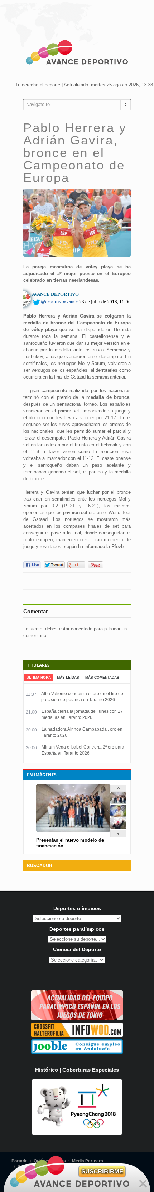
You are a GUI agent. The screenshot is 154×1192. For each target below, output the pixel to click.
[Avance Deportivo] (77, 53)
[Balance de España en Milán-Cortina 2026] (118, 815)
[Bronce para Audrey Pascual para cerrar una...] (118, 827)
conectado (81, 628)
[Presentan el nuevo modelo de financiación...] (118, 802)
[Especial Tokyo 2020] (77, 1018)
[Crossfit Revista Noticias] (77, 1035)
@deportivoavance (59, 301)
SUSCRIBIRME (102, 1171)
